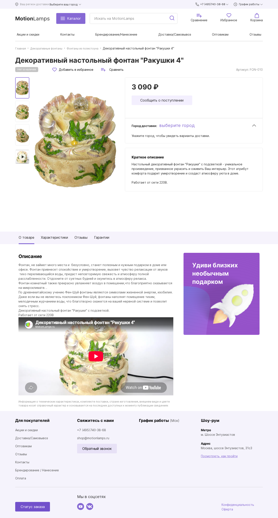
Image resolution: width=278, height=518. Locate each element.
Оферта (227, 509)
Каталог (74, 18)
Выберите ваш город (64, 4)
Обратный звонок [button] (97, 448)
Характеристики (54, 237)
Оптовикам (23, 446)
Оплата (20, 478)
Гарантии (101, 237)
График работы (249, 4)
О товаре (26, 237)
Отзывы (81, 237)
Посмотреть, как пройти (219, 456)
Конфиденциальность (238, 504)
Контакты (22, 462)
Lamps (32, 18)
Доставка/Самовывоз (31, 438)
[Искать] (172, 18)
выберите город (177, 125)
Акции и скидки (26, 430)
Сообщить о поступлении (162, 100)
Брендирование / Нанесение (37, 470)
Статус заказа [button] (33, 507)
